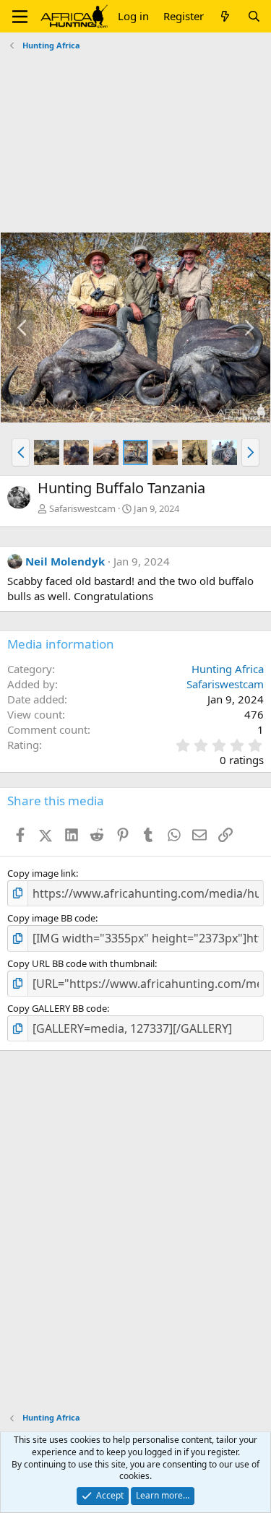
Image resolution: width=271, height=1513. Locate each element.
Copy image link (41, 873)
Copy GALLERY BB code (57, 1008)
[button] (20, 16)
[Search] (254, 16)
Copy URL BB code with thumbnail (81, 963)
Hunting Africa (228, 669)
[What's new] (225, 16)
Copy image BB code (51, 917)
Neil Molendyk (65, 561)
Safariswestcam (82, 508)
